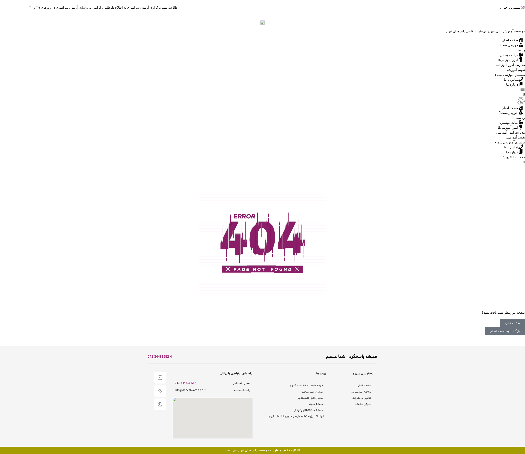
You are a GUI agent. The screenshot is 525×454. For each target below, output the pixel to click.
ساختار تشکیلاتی (361, 392)
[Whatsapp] (160, 404)
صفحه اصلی (364, 386)
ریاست (520, 50)
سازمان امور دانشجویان (310, 398)
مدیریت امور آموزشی (510, 64)
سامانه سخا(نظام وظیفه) (309, 410)
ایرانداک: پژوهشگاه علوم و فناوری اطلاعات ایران (296, 416)
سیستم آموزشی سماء (510, 74)
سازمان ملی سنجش (312, 392)
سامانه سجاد (316, 404)
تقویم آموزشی (515, 69)
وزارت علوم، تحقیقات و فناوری (306, 386)
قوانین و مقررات (361, 398)
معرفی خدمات (363, 404)
